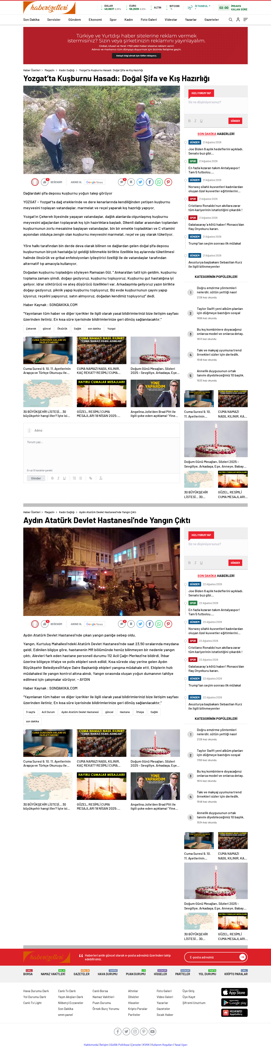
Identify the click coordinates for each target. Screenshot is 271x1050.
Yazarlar (191, 19)
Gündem (74, 19)
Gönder (36, 478)
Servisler (54, 19)
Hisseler (160, 972)
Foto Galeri (149, 19)
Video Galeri (165, 997)
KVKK (146, 1044)
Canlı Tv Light (32, 1003)
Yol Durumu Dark (34, 997)
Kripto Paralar (236, 972)
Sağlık (77, 328)
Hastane (125, 712)
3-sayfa (30, 712)
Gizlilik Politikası (119, 1044)
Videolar (171, 19)
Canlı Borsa (100, 991)
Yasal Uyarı (180, 1044)
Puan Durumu (136, 972)
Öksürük (62, 328)
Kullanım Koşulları (162, 1044)
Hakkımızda (91, 1044)
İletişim (104, 1044)
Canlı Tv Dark (67, 991)
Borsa (28, 972)
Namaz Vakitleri (53, 972)
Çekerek (31, 328)
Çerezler (136, 1044)
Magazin (49, 70)
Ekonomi (95, 19)
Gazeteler (212, 19)
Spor (113, 19)
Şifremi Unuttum (194, 1003)
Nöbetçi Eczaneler (70, 1003)
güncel (47, 328)
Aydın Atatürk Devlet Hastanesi (80, 712)
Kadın (128, 19)
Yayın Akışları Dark (70, 997)
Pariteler (182, 972)
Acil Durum (48, 712)
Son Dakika (31, 19)
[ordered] (74, 478)
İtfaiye (140, 712)
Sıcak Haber (165, 1015)
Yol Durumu (207, 972)
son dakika (94, 328)
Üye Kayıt (189, 997)
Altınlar (133, 991)
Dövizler (133, 997)
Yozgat (111, 328)
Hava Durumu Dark (36, 991)
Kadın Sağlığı (67, 70)
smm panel (65, 1015)
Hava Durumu (108, 972)
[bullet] (80, 478)
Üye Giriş (188, 991)
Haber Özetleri (31, 70)
